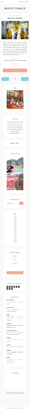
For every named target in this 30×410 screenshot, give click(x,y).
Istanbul (8, 341)
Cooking (8, 309)
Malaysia (15, 339)
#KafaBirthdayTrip (11, 361)
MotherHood (9, 318)
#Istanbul (19, 359)
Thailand (20, 339)
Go (21, 203)
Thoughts (14, 302)
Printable (9, 352)
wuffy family (15, 9)
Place (14, 346)
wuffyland (9, 125)
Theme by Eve (20, 408)
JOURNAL (24, 60)
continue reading (15, 70)
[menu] (2, 2)
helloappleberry (16, 124)
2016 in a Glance (15, 18)
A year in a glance (8, 60)
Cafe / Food (9, 346)
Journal (8, 302)
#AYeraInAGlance (11, 362)
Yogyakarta (14, 332)
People (8, 304)
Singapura (9, 339)
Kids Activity (18, 318)
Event (20, 302)
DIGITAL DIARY (18, 60)
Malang (8, 332)
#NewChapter (10, 359)
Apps (17, 346)
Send (15, 272)
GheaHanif (19, 316)
